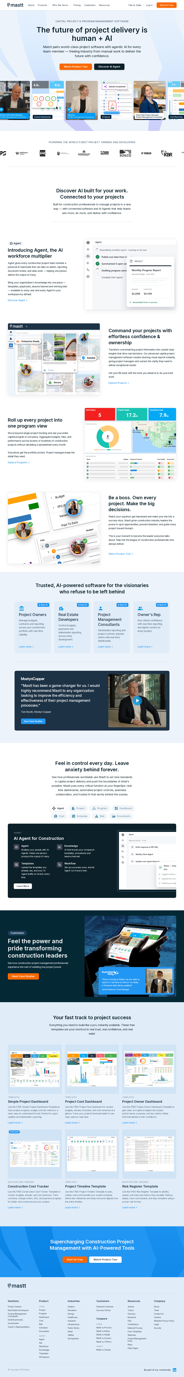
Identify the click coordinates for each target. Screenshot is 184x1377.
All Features (44, 1357)
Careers (157, 1317)
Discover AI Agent (109, 66)
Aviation (71, 1306)
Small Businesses (15, 1320)
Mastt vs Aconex (103, 1338)
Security (157, 1328)
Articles (131, 1306)
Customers (89, 5)
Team (156, 1310)
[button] (43, 5)
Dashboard (44, 1317)
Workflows (43, 1346)
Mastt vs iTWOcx (104, 1342)
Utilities (71, 1335)
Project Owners (15, 1306)
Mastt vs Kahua (103, 1331)
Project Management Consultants (17, 1315)
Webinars (132, 1335)
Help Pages (133, 1348)
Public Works (73, 1328)
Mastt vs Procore (104, 1327)
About (31, 5)
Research (132, 1317)
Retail (70, 1331)
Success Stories (103, 1310)
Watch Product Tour (76, 66)
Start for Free (166, 5)
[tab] (58, 808)
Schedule (43, 1328)
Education (72, 1310)
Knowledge (44, 1350)
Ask (40, 1343)
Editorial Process (135, 1328)
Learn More (23, 886)
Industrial (72, 1321)
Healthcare (72, 1317)
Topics (131, 1310)
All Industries (73, 1338)
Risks (130, 1344)
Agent (41, 1339)
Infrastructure (73, 1324)
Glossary (131, 1314)
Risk (41, 1324)
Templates (43, 1353)
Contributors (133, 1324)
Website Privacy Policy (164, 1321)
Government (13, 1323)
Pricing (77, 5)
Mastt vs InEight (103, 1334)
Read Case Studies (23, 976)
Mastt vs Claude (103, 1350)
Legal (156, 1324)
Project (42, 1310)
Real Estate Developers (18, 1310)
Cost (41, 1321)
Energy (71, 1314)
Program (43, 1313)
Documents (44, 1331)
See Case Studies (33, 721)
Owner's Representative (18, 1327)
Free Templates (135, 1331)
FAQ (129, 1321)
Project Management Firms (137, 1339)
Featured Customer (104, 1306)
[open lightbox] (137, 700)
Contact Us (159, 1314)
